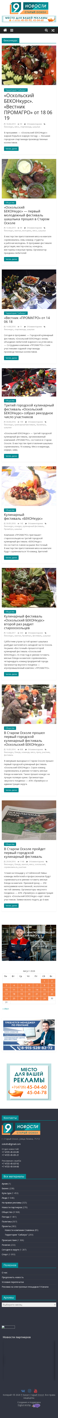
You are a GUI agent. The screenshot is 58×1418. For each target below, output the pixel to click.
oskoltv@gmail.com (11, 1144)
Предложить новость (13, 1277)
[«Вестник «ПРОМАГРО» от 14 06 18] (29, 271)
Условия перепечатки (13, 1282)
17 (6, 994)
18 (14, 994)
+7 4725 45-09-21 (10, 1155)
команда (25, 752)
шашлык (36, 127)
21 (37, 994)
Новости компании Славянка (19, 1230)
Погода (5, 1216)
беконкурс (8, 127)
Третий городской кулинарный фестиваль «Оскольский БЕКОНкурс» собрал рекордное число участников (29, 411)
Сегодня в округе (10, 1249)
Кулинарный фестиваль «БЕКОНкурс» (23, 516)
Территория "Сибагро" (16, 90)
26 (21, 998)
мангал (18, 230)
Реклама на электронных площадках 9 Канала (25, 1286)
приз (38, 752)
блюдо (18, 752)
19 (21, 994)
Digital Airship (24, 1405)
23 (52, 994)
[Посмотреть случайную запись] (53, 30)
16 (52, 989)
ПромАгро (41, 424)
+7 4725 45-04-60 (10, 1166)
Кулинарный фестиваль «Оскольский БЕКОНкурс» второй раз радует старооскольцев (24, 622)
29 (44, 998)
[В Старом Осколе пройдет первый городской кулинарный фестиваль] (29, 802)
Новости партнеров (12, 1207)
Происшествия (9, 1240)
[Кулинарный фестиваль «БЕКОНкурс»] (29, 468)
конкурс (18, 526)
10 (6, 989)
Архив (5, 1183)
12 (21, 989)
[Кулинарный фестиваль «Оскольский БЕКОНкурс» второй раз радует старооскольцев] (29, 569)
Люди (4, 1197)
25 (14, 998)
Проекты (6, 1226)
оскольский (40, 864)
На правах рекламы (11, 1202)
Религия (6, 1244)
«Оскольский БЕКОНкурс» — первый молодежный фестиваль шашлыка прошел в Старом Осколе (26, 215)
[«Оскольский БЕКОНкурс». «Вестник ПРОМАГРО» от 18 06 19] (29, 47)
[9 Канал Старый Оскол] (5, 30)
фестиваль (37, 635)
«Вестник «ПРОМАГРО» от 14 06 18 (27, 319)
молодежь (26, 230)
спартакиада (25, 127)
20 (29, 994)
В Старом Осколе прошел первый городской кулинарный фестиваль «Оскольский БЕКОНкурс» (24, 738)
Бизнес (5, 1188)
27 (29, 998)
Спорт (5, 1254)
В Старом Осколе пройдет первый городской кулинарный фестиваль (25, 853)
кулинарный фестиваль (25, 424)
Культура (6, 1193)
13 (29, 989)
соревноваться (10, 867)
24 (6, 998)
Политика (7, 1221)
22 (44, 994)
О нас (4, 1272)
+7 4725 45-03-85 (10, 1152)
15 (44, 989)
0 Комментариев (34, 124)
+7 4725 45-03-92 (10, 1163)
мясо (17, 127)
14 (37, 989)
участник (46, 752)
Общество (10, 202)
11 (14, 989)
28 (37, 998)
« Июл (6, 1008)
